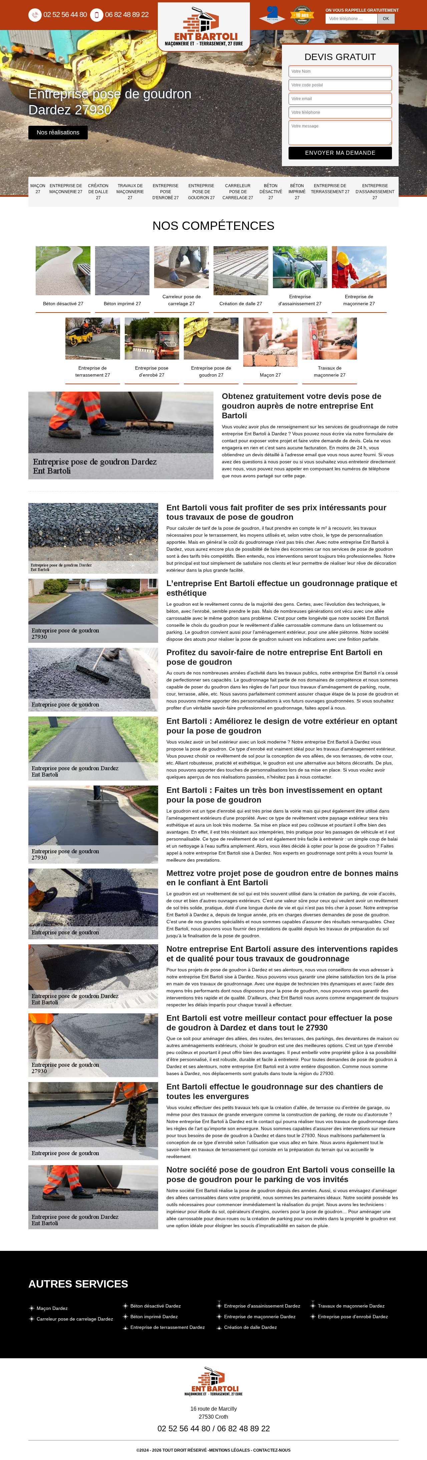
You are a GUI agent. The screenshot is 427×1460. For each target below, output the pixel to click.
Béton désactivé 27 (271, 191)
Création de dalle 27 (98, 191)
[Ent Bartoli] (204, 27)
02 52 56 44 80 (65, 14)
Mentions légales (229, 1450)
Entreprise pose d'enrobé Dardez (353, 1316)
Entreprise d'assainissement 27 (375, 191)
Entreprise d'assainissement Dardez (262, 1306)
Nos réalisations (58, 132)
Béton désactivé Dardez (155, 1306)
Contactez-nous (272, 1450)
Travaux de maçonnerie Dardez (351, 1306)
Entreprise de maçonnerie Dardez (260, 1316)
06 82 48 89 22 (126, 14)
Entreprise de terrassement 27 (330, 188)
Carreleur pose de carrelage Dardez (75, 1319)
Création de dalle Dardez (250, 1327)
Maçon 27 (37, 188)
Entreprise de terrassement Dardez (167, 1327)
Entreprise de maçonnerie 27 (65, 188)
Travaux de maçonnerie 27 (130, 191)
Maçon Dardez (52, 1308)
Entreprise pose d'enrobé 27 (165, 191)
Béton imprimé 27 (297, 191)
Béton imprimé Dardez (154, 1316)
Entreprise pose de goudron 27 (201, 191)
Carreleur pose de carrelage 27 (238, 191)
